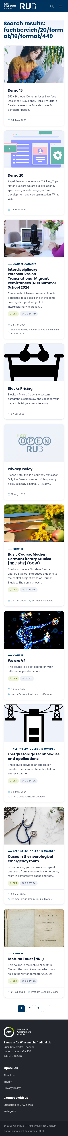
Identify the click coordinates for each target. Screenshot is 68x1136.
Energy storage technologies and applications (34, 756)
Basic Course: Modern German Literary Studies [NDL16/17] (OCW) (29, 559)
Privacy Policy (20, 469)
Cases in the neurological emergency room (30, 859)
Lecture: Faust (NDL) (26, 958)
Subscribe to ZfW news (18, 1104)
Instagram (10, 1111)
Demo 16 (15, 90)
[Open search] (52, 6)
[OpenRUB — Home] (20, 6)
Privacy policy (12, 1088)
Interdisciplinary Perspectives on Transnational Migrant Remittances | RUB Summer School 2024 (32, 278)
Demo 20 (16, 175)
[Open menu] (60, 6)
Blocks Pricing (20, 388)
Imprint (8, 1081)
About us (9, 1075)
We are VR (17, 660)
